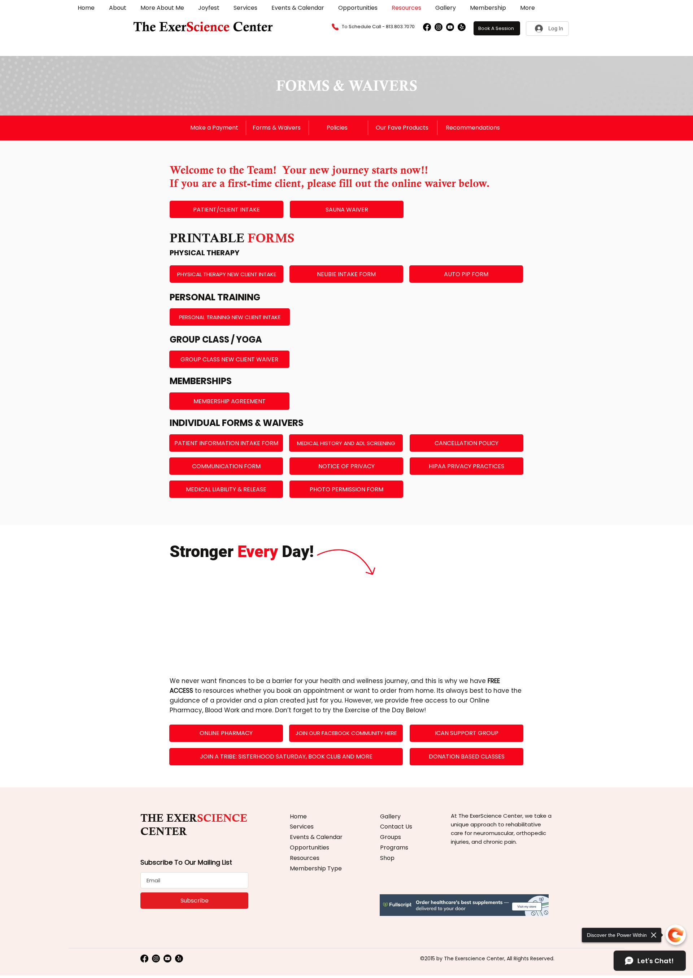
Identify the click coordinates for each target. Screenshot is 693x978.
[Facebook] (427, 27)
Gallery (390, 816)
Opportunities (309, 847)
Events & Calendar (316, 837)
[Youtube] (450, 27)
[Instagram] (439, 27)
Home (298, 816)
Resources (304, 858)
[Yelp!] (462, 27)
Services (302, 826)
